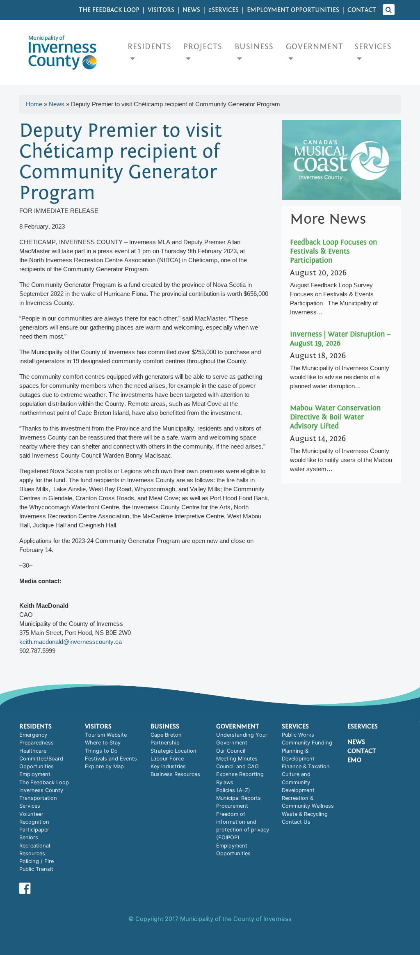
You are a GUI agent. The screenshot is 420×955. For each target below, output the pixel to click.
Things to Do (101, 751)
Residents (149, 46)
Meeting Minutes (237, 759)
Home (34, 104)
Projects (202, 46)
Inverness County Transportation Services (41, 798)
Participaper (34, 830)
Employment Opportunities (293, 10)
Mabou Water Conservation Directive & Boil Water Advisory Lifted (335, 417)
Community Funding (307, 743)
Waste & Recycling (305, 814)
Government (314, 46)
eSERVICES (223, 10)
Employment (34, 774)
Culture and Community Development (298, 782)
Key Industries (168, 766)
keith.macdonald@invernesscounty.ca (70, 641)
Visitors (161, 10)
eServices (362, 726)
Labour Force (167, 759)
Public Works (298, 735)
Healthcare (32, 751)
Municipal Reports (238, 798)
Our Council (230, 751)
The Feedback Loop (109, 10)
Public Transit (36, 869)
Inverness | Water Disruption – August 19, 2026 (340, 339)
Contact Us (296, 822)
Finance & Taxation (306, 766)
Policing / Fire (36, 861)
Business (254, 46)
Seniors (28, 837)
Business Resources (175, 774)
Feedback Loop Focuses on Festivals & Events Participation (333, 251)
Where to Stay (103, 743)
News (191, 10)
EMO (354, 760)
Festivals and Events (111, 759)
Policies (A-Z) (233, 790)
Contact (361, 10)
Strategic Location (173, 751)
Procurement (232, 806)
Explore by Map (104, 766)
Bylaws (224, 782)
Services (373, 46)
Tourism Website (106, 735)
